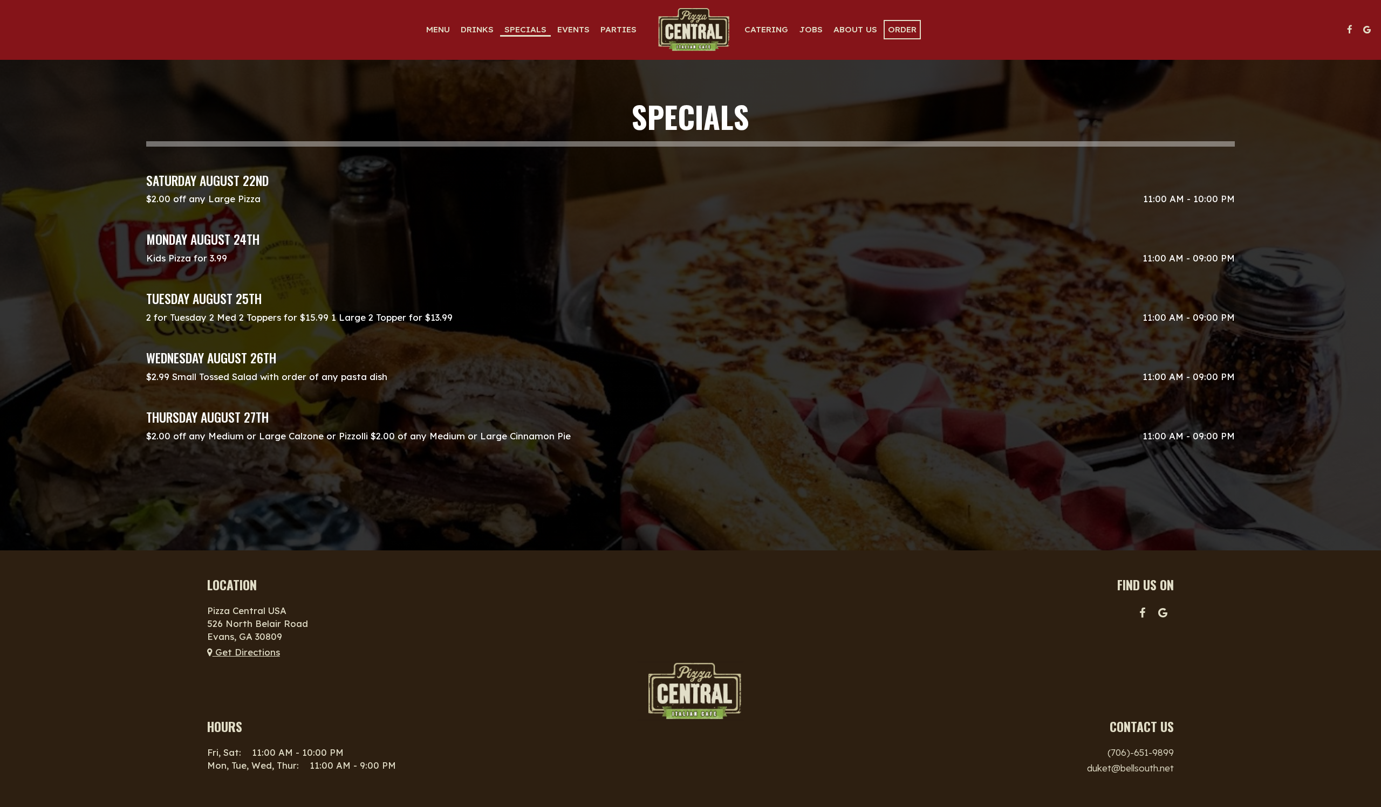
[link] (690, 29)
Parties (618, 29)
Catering (766, 29)
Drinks (477, 29)
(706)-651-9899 (1140, 752)
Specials (525, 29)
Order (902, 29)
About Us (855, 29)
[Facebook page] (1349, 29)
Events (573, 29)
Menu (438, 29)
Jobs (811, 29)
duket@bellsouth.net (1130, 768)
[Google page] (1367, 29)
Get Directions (246, 652)
